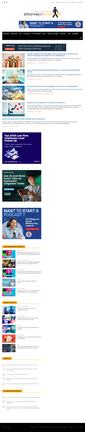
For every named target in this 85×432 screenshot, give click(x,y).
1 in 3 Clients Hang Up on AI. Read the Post (17, 374)
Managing (6, 33)
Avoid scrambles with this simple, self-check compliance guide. (23, 397)
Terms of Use (56, 427)
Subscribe (75, 33)
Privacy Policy (35, 427)
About (52, 2)
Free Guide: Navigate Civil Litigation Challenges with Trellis (22, 383)
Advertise (64, 427)
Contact (71, 427)
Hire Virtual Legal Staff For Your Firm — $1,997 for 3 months (22, 365)
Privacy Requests (46, 427)
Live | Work (26, 33)
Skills (44, 33)
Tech (20, 33)
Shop (69, 33)
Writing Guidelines (71, 2)
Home (81, 427)
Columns (63, 2)
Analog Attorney (53, 33)
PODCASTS (63, 33)
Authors (58, 2)
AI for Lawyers (36, 33)
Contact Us (80, 2)
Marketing (14, 33)
